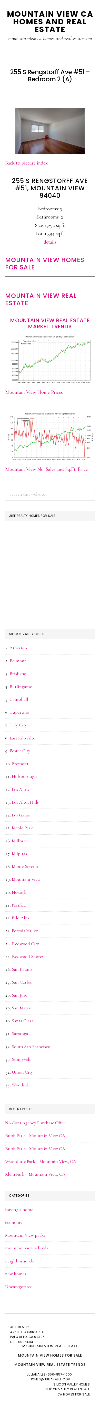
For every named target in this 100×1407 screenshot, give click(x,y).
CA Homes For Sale (73, 1394)
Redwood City (25, 943)
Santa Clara (23, 1020)
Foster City (19, 751)
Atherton (18, 648)
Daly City (18, 725)
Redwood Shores (28, 956)
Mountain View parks (25, 1235)
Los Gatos (21, 815)
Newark (19, 892)
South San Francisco (31, 1046)
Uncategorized (19, 1286)
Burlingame (20, 686)
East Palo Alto (22, 738)
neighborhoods (19, 1261)
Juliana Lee (36, 1374)
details (50, 242)
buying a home (19, 1209)
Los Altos (20, 789)
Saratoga (20, 1033)
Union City (22, 1072)
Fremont (20, 763)
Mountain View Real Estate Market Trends (50, 323)
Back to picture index (26, 163)
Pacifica (19, 905)
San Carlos (22, 982)
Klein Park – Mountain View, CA (35, 1174)
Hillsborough (24, 776)
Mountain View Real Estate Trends (50, 1364)
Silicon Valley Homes (71, 1384)
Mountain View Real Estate (41, 299)
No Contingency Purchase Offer (35, 1123)
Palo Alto (20, 918)
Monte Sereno (25, 866)
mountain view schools (26, 1248)
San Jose (19, 995)
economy (13, 1222)
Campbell (18, 699)
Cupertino (19, 712)
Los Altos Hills (25, 802)
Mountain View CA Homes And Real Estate (50, 21)
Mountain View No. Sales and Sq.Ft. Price (46, 469)
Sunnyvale (21, 1059)
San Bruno (22, 969)
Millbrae (20, 841)
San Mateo (21, 1008)
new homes (15, 1274)
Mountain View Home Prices (34, 392)
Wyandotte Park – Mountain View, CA (40, 1161)
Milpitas (19, 853)
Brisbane (17, 673)
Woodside (21, 1085)
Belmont (17, 660)
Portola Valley (25, 930)
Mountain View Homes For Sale (44, 263)
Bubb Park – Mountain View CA (35, 1135)
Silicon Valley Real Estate (67, 1389)
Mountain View (26, 879)
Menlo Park (22, 828)
